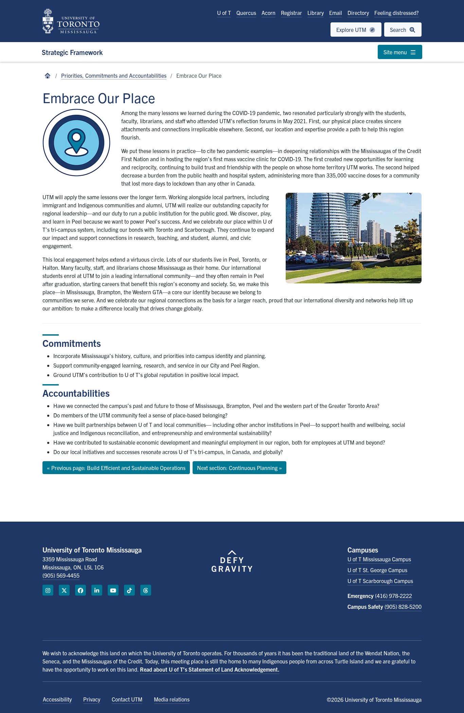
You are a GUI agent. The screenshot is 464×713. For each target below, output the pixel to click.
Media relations (172, 699)
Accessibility (57, 699)
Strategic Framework (72, 52)
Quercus (246, 12)
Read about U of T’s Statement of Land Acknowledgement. (210, 669)
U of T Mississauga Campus (379, 559)
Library (315, 12)
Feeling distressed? (396, 12)
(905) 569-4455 (60, 575)
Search (399, 29)
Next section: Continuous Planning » (239, 467)
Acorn (268, 12)
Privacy (91, 699)
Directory (358, 12)
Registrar (291, 12)
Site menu (395, 52)
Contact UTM (127, 699)
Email (335, 12)
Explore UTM (352, 29)
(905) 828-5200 (403, 606)
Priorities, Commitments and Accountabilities (113, 75)
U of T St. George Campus (377, 569)
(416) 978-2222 (393, 595)
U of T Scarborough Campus (380, 580)
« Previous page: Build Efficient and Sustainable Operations (116, 467)
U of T (224, 12)
